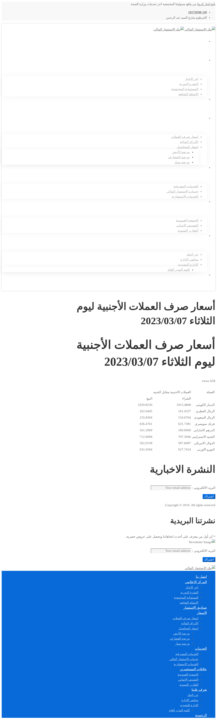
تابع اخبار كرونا (206, 4)
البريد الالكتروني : (203, 487)
